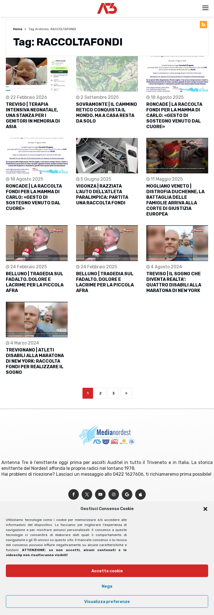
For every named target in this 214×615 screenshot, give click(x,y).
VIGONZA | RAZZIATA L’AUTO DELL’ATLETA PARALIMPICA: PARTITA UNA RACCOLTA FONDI (102, 194)
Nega (107, 586)
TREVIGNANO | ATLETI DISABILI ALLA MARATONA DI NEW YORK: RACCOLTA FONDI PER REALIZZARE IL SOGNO (35, 361)
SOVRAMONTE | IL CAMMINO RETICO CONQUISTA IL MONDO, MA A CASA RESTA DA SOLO (106, 113)
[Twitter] (87, 494)
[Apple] (140, 494)
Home (17, 29)
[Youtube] (100, 494)
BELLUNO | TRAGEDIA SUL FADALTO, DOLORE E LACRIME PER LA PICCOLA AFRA (35, 282)
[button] (205, 509)
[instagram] (113, 494)
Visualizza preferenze (107, 601)
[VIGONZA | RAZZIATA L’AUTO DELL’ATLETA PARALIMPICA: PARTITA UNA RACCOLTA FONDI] (107, 155)
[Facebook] (73, 494)
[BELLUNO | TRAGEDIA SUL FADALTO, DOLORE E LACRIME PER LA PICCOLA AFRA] (37, 243)
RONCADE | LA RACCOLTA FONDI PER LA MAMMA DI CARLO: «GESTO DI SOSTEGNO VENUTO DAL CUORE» (174, 115)
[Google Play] (127, 494)
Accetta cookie (107, 570)
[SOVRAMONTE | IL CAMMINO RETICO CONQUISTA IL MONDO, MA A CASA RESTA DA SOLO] (107, 74)
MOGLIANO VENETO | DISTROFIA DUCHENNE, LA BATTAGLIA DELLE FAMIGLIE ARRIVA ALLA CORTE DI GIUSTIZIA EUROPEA (175, 200)
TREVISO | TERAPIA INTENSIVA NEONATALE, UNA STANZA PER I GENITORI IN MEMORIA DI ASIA (33, 115)
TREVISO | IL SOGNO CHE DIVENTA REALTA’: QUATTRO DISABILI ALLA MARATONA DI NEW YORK (173, 282)
